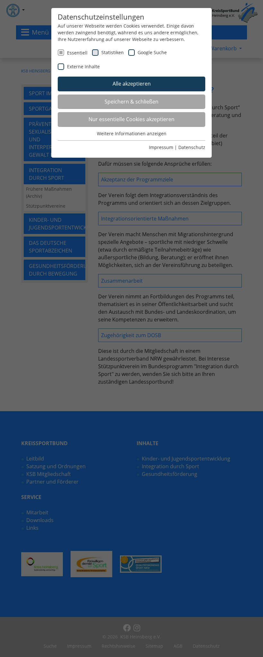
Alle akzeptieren (132, 83)
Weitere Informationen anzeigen (131, 133)
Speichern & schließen (131, 101)
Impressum (161, 147)
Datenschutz (191, 147)
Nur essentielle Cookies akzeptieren (131, 119)
